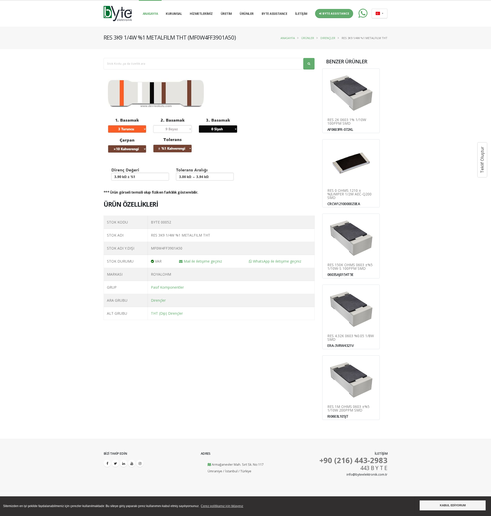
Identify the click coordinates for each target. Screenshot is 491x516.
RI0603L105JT (338, 416)
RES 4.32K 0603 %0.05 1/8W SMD (350, 337)
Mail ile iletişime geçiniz (202, 261)
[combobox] (379, 13)
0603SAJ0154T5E (340, 274)
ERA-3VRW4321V (340, 345)
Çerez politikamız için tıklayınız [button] (222, 506)
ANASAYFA (150, 13)
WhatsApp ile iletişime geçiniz (276, 261)
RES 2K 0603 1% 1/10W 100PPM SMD (346, 121)
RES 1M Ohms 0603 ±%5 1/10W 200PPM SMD (348, 408)
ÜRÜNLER (247, 13)
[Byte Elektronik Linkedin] (123, 463)
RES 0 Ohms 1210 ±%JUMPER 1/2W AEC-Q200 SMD (349, 194)
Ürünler (307, 38)
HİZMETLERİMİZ (201, 13)
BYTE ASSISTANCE (274, 13)
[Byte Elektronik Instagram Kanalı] (139, 463)
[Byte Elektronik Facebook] (107, 463)
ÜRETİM (226, 13)
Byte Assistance (335, 13)
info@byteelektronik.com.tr (367, 474)
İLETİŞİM (301, 13)
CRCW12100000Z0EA (343, 203)
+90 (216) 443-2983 (353, 460)
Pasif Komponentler (167, 287)
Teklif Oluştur (482, 160)
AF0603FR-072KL (340, 129)
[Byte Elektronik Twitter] (115, 463)
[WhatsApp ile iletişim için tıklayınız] (360, 13)
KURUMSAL (174, 13)
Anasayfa (288, 38)
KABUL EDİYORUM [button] (453, 505)
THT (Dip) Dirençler (167, 313)
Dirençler (327, 38)
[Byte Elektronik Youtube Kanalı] (131, 463)
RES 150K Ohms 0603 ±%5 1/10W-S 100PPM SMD (350, 266)
